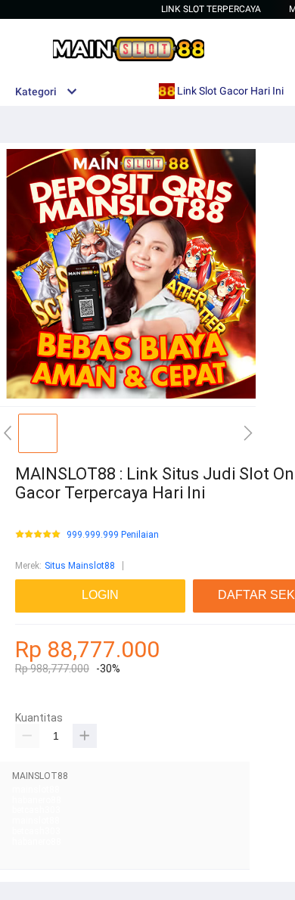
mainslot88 (36, 789)
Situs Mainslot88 (80, 565)
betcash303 (36, 810)
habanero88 (36, 800)
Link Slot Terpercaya (211, 9)
